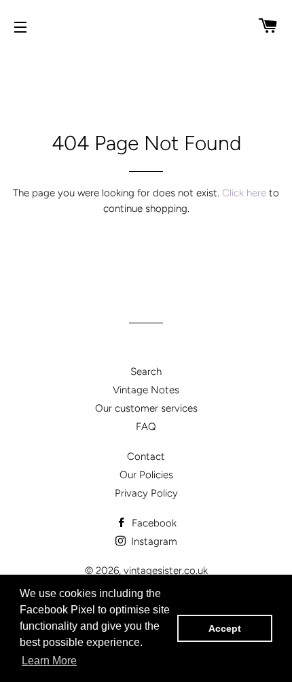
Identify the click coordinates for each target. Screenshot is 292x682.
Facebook (153, 523)
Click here (244, 193)
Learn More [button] (49, 660)
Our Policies (146, 475)
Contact (146, 456)
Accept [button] (224, 628)
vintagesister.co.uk (166, 570)
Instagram (152, 541)
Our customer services (146, 408)
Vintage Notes (146, 390)
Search (146, 371)
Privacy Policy (146, 493)
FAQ (146, 426)
